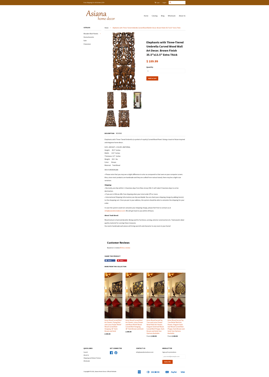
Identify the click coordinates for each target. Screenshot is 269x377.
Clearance (87, 44)
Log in (164, 2)
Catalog (155, 16)
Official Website (111, 371)
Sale (85, 40)
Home (146, 16)
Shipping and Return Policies (92, 358)
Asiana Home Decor (100, 371)
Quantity (149, 67)
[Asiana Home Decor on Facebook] (111, 353)
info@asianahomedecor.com (115, 211)
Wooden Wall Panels (91, 34)
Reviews (119, 133)
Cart (158, 3)
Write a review (125, 248)
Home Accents (89, 37)
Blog (162, 16)
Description (109, 133)
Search (86, 352)
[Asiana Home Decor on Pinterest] (115, 353)
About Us (182, 16)
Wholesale (171, 16)
